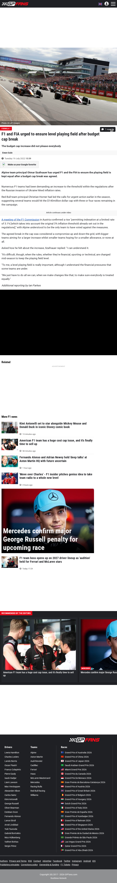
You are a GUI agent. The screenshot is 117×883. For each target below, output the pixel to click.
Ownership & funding (49, 864)
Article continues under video (58, 212)
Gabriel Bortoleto (13, 833)
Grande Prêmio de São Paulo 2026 (81, 837)
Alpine (33, 752)
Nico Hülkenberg (12, 837)
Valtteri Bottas (11, 842)
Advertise (47, 861)
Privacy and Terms (18, 861)
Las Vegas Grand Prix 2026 (78, 842)
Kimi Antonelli (11, 799)
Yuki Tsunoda (11, 829)
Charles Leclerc (12, 757)
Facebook (57, 861)
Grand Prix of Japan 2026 (77, 761)
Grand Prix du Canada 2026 (78, 774)
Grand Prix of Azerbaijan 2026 (79, 816)
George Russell (12, 803)
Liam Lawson (11, 782)
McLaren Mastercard (40, 778)
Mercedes (35, 782)
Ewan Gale (7, 153)
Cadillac (34, 765)
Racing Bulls (36, 786)
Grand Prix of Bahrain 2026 (78, 820)
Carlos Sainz (10, 795)
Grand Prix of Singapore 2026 (79, 825)
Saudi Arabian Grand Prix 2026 (79, 765)
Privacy (75, 864)
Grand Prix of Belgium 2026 (78, 795)
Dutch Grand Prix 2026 (75, 803)
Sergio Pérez (10, 846)
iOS (94, 861)
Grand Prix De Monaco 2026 (78, 778)
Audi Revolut (36, 761)
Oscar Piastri (11, 765)
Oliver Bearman (12, 808)
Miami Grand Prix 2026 (76, 769)
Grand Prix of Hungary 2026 (78, 799)
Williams (34, 795)
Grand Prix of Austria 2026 (77, 786)
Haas (32, 774)
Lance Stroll (10, 820)
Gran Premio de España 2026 (78, 812)
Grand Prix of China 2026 (77, 757)
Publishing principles (9, 864)
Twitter (67, 861)
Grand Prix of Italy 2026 (76, 808)
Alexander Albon (12, 791)
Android (87, 861)
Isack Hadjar (10, 778)
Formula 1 (6, 129)
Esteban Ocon (11, 812)
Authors (4, 861)
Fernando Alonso (13, 816)
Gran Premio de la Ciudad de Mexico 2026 (84, 833)
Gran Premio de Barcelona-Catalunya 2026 (85, 782)
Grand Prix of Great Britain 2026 (80, 791)
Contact (37, 861)
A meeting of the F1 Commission (20, 219)
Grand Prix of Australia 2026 (78, 752)
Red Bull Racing (37, 791)
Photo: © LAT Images (11, 123)
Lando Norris (11, 761)
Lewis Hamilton (12, 752)
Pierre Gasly (10, 774)
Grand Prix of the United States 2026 (82, 829)
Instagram (77, 861)
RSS (30, 861)
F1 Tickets (65, 864)
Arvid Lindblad (11, 825)
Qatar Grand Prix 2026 (75, 846)
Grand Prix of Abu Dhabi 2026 (79, 850)
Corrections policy (29, 864)
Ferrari (33, 769)
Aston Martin (36, 757)
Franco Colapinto (13, 769)
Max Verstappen (12, 786)
